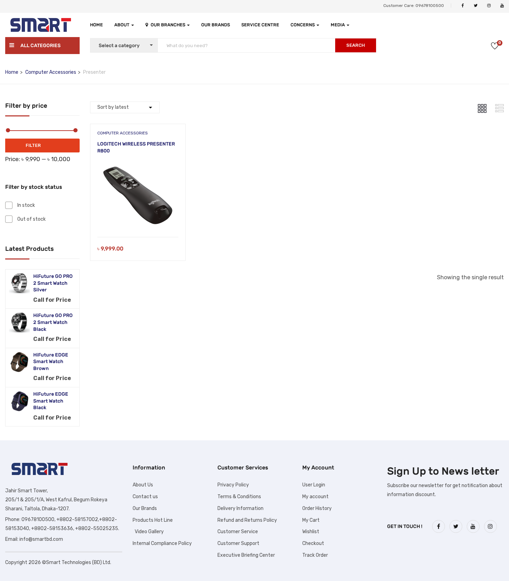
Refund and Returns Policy (247, 520)
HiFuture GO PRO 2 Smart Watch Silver (53, 283)
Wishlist (310, 532)
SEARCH (355, 45)
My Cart (311, 520)
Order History (317, 508)
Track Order (315, 555)
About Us (143, 485)
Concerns (303, 24)
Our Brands (215, 24)
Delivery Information (240, 508)
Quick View (138, 219)
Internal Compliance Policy (162, 543)
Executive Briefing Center (246, 555)
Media (338, 24)
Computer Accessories (50, 72)
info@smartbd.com (41, 539)
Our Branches (168, 24)
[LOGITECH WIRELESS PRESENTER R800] (137, 165)
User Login (313, 485)
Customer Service (237, 532)
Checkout (313, 543)
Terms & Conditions (239, 497)
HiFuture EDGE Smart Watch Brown (50, 361)
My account (315, 497)
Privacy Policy (233, 485)
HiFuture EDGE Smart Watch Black (50, 401)
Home (96, 24)
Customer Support (238, 543)
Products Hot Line (153, 520)
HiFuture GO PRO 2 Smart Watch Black (53, 322)
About (122, 24)
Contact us (145, 497)
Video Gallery (148, 532)
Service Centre (260, 24)
